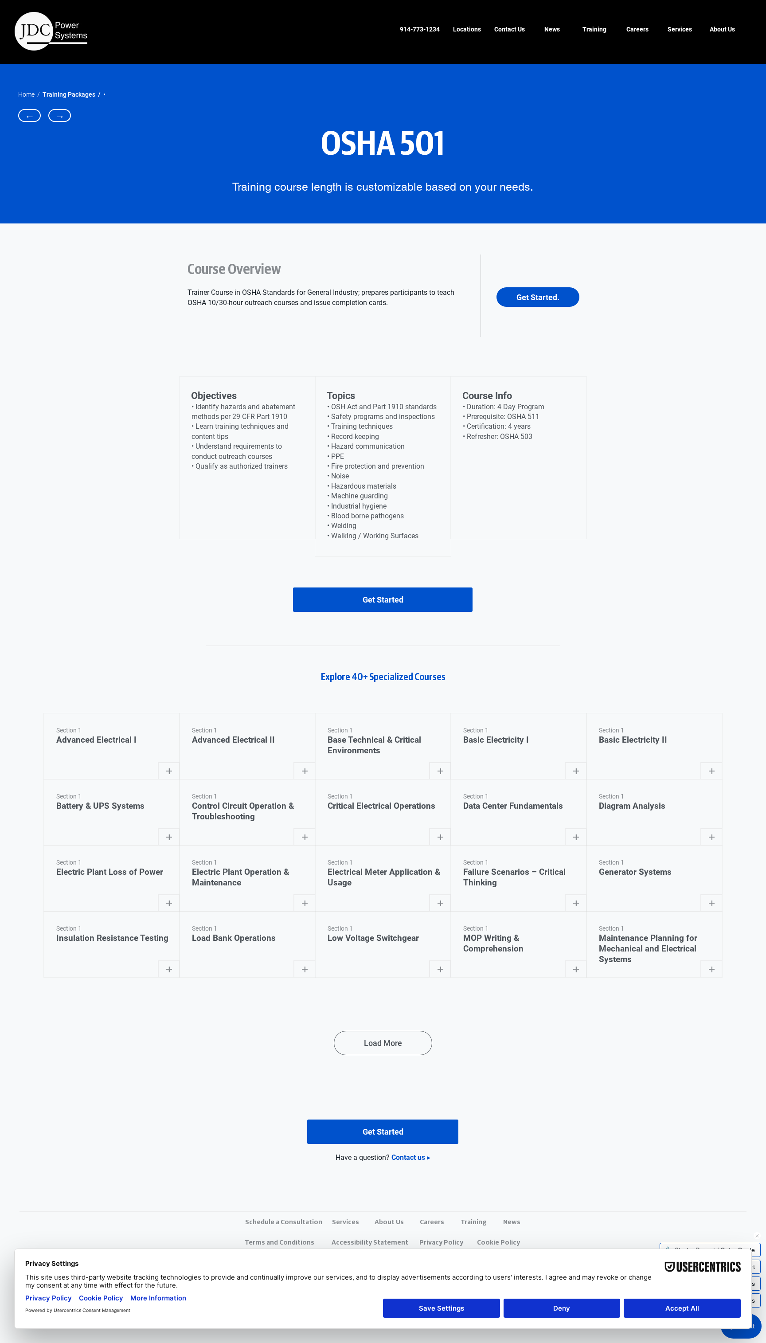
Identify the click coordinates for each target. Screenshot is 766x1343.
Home (26, 94)
